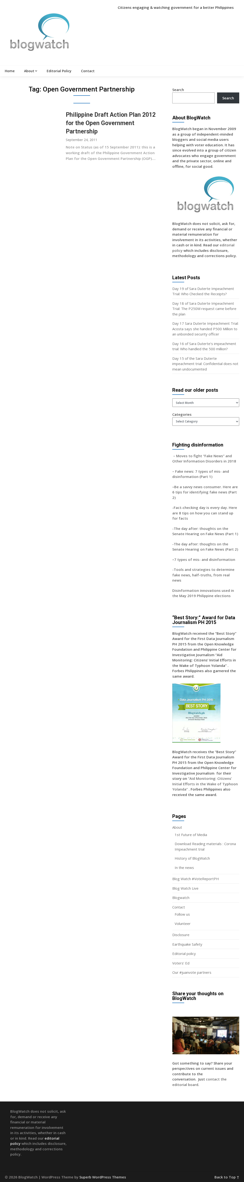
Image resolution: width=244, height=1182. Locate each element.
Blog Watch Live (185, 888)
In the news (184, 867)
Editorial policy (184, 953)
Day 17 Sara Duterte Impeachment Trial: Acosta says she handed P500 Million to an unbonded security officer (205, 328)
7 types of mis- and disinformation (205, 559)
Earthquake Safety (187, 944)
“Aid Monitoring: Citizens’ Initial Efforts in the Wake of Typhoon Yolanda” (205, 783)
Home (10, 71)
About (29, 71)
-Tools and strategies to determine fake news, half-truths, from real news (203, 575)
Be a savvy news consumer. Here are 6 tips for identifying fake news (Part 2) (205, 492)
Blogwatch (180, 897)
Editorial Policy (59, 71)
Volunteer (183, 923)
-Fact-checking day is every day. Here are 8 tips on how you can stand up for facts (204, 513)
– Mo (177, 455)
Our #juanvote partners (191, 972)
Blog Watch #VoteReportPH (195, 878)
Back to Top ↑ (226, 1177)
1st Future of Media (191, 834)
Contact (88, 71)
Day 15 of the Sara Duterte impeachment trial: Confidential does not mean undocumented (205, 363)
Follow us (182, 914)
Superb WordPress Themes (102, 1177)
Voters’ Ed (180, 963)
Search (178, 89)
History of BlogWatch (192, 858)
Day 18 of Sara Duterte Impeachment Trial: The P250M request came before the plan (204, 308)
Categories (182, 414)
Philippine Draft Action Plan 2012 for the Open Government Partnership (111, 123)
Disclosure (180, 934)
